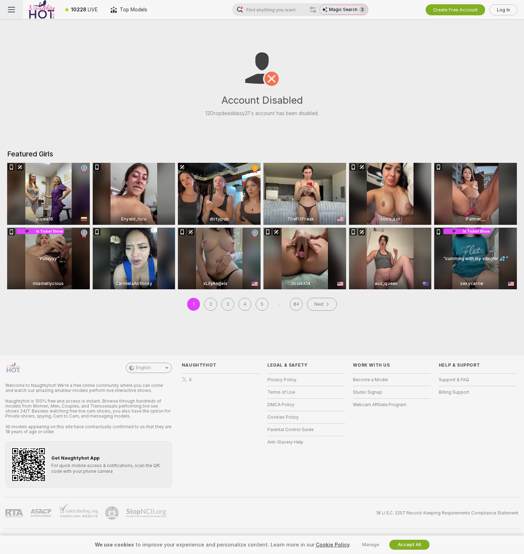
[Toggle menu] (11, 9)
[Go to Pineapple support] (112, 513)
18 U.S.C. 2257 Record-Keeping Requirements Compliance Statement (447, 513)
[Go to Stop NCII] (147, 513)
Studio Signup (367, 392)
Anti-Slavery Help (285, 442)
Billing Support (454, 392)
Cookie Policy (332, 545)
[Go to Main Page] (41, 9)
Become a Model (370, 379)
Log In (503, 9)
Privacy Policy (282, 379)
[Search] (313, 10)
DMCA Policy (280, 404)
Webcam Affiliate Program (379, 404)
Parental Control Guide (290, 429)
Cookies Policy (283, 417)
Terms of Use (281, 392)
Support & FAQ (454, 379)
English (143, 367)
